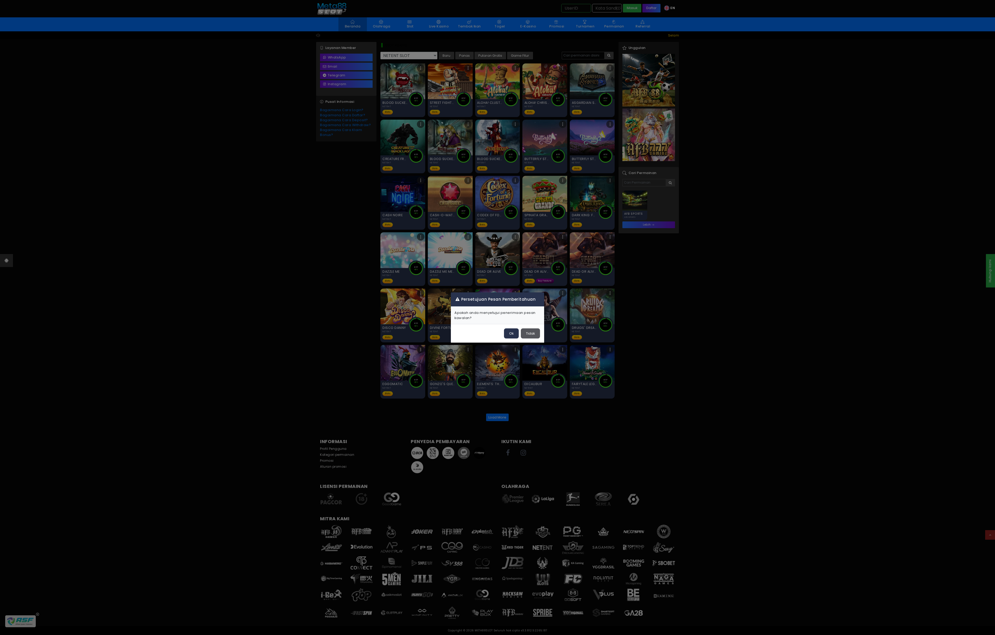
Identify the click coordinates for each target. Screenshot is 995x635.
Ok (511, 333)
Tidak (530, 333)
